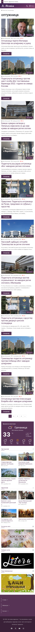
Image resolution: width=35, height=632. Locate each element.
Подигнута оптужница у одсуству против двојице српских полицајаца (16, 320)
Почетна (4, 10)
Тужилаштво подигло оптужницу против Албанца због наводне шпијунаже (16, 361)
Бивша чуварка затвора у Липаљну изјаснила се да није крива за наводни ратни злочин (16, 126)
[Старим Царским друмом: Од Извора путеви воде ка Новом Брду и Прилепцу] (9, 456)
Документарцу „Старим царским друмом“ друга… (8, 480)
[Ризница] (7, 5)
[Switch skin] (27, 6)
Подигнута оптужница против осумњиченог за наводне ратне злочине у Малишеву (16, 280)
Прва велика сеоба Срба (25, 519)
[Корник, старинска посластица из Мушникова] (26, 473)
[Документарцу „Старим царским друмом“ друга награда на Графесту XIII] (9, 473)
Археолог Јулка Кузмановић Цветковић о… (8, 502)
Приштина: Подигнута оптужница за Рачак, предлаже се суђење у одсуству (17, 204)
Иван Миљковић (6, 38)
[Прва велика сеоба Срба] (26, 513)
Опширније (6, 53)
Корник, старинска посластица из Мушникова (24, 480)
